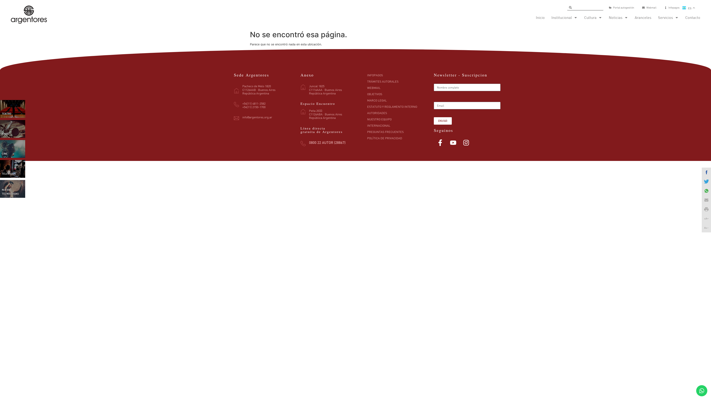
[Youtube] (453, 142)
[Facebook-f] (440, 142)
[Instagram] (466, 142)
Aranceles (643, 17)
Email (437, 100)
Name (438, 82)
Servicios (665, 17)
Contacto (692, 17)
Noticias (615, 17)
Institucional (561, 17)
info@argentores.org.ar (257, 117)
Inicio (540, 17)
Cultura (590, 17)
